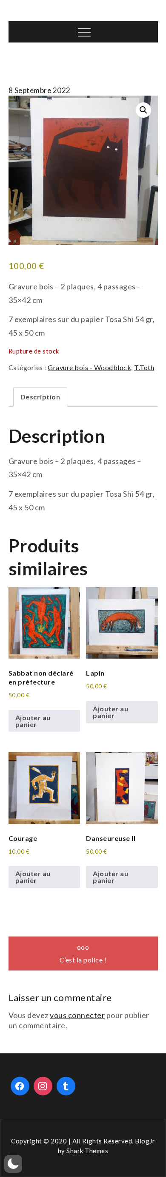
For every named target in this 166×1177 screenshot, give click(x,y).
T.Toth (144, 367)
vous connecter (77, 1015)
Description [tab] (40, 397)
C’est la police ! (83, 960)
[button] (143, 110)
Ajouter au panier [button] (33, 720)
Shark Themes (87, 1150)
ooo (83, 947)
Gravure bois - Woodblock (89, 367)
